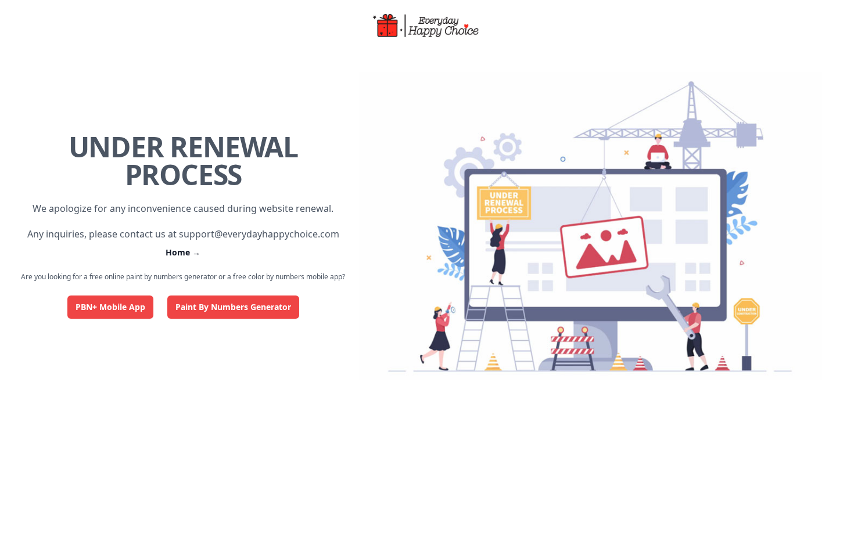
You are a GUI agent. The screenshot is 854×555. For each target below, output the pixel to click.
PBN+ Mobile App (110, 306)
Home (183, 252)
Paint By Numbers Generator (233, 306)
